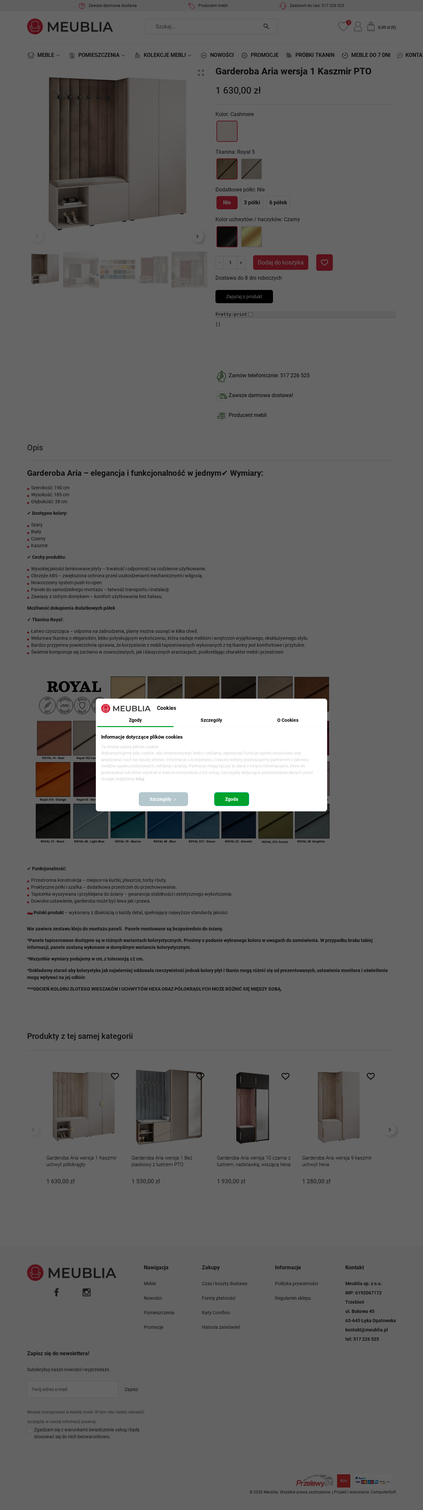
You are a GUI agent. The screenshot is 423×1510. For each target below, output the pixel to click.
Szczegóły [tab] (211, 720)
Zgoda (231, 799)
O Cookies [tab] (287, 720)
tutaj (140, 778)
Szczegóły (161, 799)
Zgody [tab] (135, 720)
